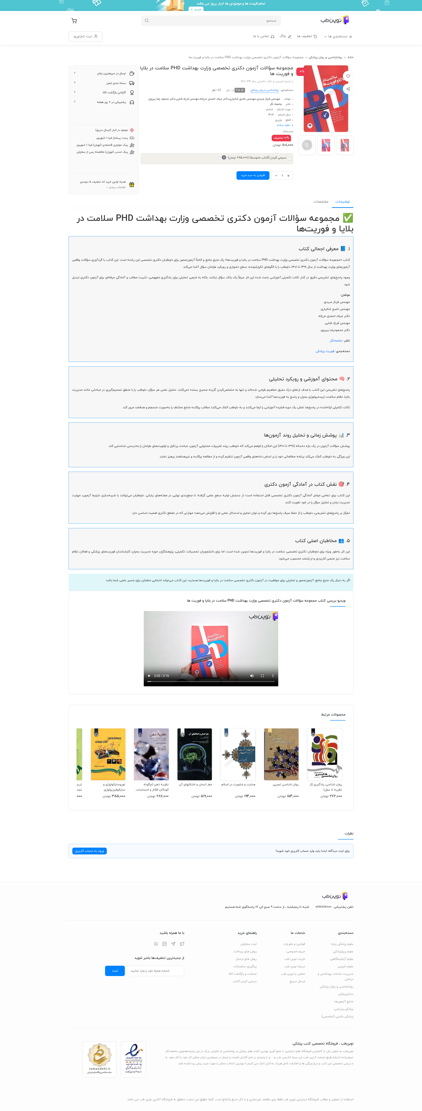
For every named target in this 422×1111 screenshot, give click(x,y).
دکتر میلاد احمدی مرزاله (214, 99)
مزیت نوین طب (294, 959)
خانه (350, 57)
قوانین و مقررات (294, 944)
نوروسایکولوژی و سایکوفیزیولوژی (114, 787)
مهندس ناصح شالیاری (242, 99)
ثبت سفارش (248, 944)
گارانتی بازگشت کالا (114, 93)
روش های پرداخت (245, 951)
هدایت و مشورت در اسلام (238, 784)
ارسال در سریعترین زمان (111, 74)
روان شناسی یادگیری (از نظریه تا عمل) (326, 787)
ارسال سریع (297, 981)
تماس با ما (261, 36)
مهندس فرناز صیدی (268, 99)
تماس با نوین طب (293, 974)
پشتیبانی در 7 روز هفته (111, 102)
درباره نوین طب (294, 966)
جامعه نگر (276, 104)
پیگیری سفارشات (245, 966)
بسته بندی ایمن (116, 83)
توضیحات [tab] (342, 201)
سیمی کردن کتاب (245, 981)
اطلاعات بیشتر (117, 187)
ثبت (115, 970)
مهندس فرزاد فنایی (187, 99)
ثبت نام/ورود (82, 36)
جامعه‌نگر (336, 341)
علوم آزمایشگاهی (341, 959)
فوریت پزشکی (325, 351)
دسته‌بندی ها (337, 36)
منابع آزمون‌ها (344, 1002)
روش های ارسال (246, 959)
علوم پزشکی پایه (342, 944)
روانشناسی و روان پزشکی (325, 57)
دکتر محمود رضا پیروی (161, 99)
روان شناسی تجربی (286, 784)
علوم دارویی (345, 966)
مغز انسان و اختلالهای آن (195, 784)
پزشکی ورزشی (343, 1009)
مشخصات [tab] (321, 201)
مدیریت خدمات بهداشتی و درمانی (335, 976)
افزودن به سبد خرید (253, 175)
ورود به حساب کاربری (89, 851)
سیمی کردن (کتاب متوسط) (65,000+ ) (255, 158)
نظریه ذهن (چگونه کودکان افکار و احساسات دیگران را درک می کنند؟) (152, 787)
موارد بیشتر (283, 125)
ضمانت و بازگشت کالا (243, 974)
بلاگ (283, 36)
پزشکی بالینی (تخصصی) (337, 1016)
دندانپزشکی (345, 994)
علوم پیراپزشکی (343, 951)
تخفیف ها (304, 36)
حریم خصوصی (295, 951)
